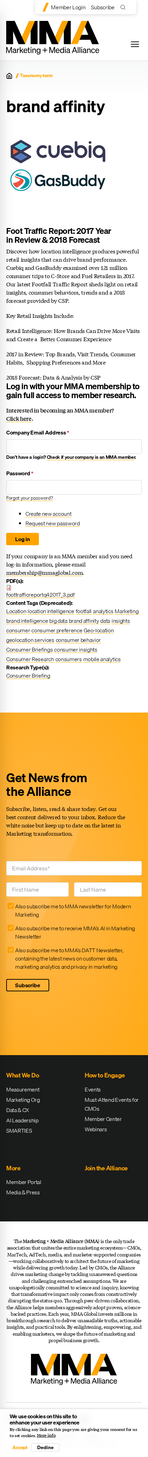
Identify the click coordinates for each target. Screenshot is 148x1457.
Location (16, 611)
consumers (68, 659)
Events (93, 1089)
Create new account (48, 513)
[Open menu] (135, 44)
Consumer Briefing (28, 675)
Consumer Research (30, 659)
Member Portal (23, 1182)
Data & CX (17, 1110)
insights (121, 620)
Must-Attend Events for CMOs (112, 1104)
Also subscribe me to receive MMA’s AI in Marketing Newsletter (75, 932)
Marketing (126, 611)
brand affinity (84, 620)
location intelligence (51, 611)
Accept (20, 1447)
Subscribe (102, 7)
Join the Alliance (106, 1168)
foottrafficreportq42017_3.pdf (40, 594)
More (13, 1168)
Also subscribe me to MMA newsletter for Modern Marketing (73, 910)
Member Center (103, 1118)
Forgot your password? (29, 498)
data (105, 620)
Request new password (52, 523)
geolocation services (30, 639)
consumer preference (56, 630)
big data (58, 620)
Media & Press (23, 1192)
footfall (84, 611)
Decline (45, 1447)
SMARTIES (19, 1130)
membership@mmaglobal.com (44, 572)
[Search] (124, 7)
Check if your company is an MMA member (91, 457)
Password (19, 473)
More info (46, 1435)
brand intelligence (27, 620)
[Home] (9, 76)
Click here (19, 418)
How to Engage (105, 1075)
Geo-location (99, 630)
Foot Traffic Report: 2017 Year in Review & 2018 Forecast (58, 235)
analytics (103, 611)
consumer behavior (78, 639)
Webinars (96, 1129)
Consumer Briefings (29, 649)
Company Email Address (37, 432)
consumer (18, 630)
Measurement (22, 1089)
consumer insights (75, 649)
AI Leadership (22, 1120)
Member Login (68, 7)
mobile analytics (102, 659)
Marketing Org (23, 1099)
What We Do (22, 1075)
